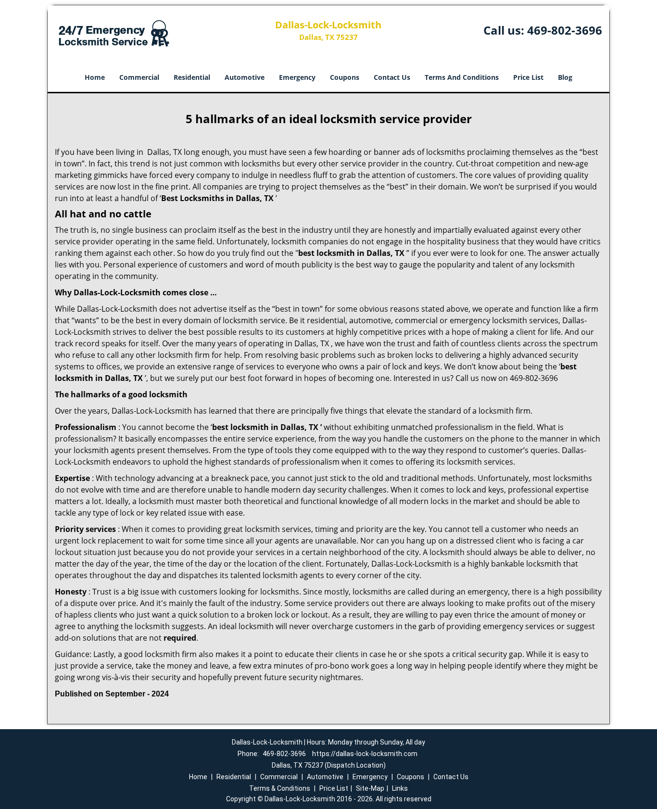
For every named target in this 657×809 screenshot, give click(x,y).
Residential (192, 77)
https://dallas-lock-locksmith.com (364, 754)
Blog (565, 77)
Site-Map (370, 788)
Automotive (245, 77)
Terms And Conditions (462, 77)
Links (400, 788)
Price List (528, 77)
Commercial (139, 77)
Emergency (297, 77)
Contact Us (392, 77)
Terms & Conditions (279, 788)
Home (95, 77)
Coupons (344, 77)
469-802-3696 (564, 30)
